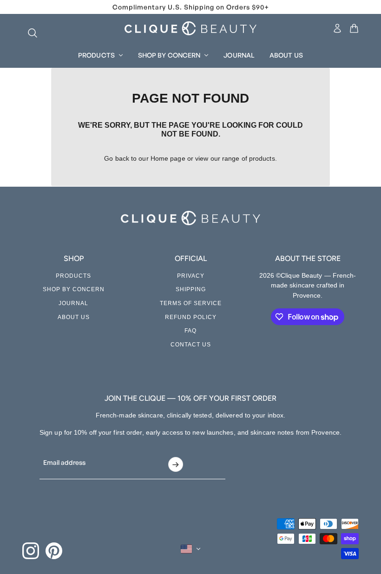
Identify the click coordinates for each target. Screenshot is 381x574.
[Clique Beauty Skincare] (190, 28)
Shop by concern (74, 289)
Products (73, 276)
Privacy (190, 276)
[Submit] (175, 464)
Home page (168, 158)
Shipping (191, 289)
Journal (73, 303)
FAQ (190, 330)
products (262, 158)
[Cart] (354, 28)
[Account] (337, 28)
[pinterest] (54, 551)
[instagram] (30, 551)
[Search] (27, 28)
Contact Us (191, 344)
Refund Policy (191, 317)
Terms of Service (191, 303)
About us (74, 317)
